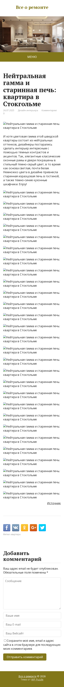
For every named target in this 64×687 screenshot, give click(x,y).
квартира (15, 534)
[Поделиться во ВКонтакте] (15, 527)
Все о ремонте (32, 7)
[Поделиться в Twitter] (42, 527)
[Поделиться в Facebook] (6, 527)
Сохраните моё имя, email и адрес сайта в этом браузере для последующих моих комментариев (31, 645)
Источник (54, 503)
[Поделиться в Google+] (33, 527)
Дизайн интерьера (28, 110)
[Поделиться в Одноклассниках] (24, 527)
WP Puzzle (37, 679)
